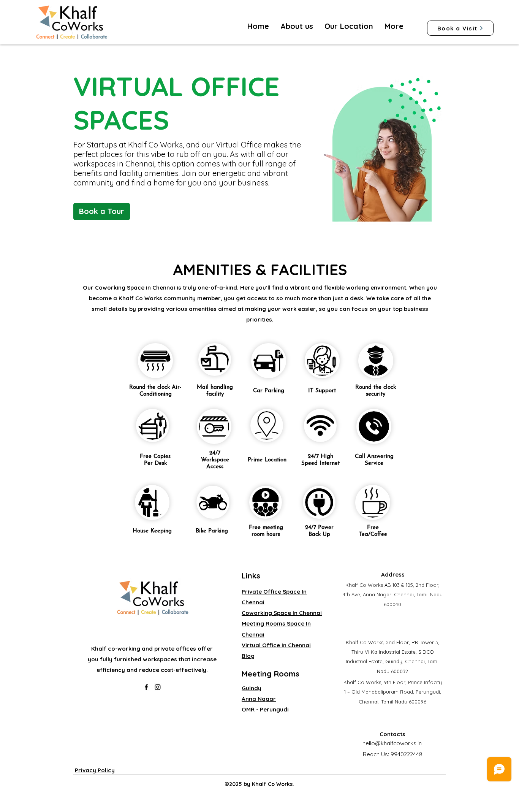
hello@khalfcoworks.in (392, 743)
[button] (349, 26)
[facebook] (146, 687)
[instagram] (157, 687)
